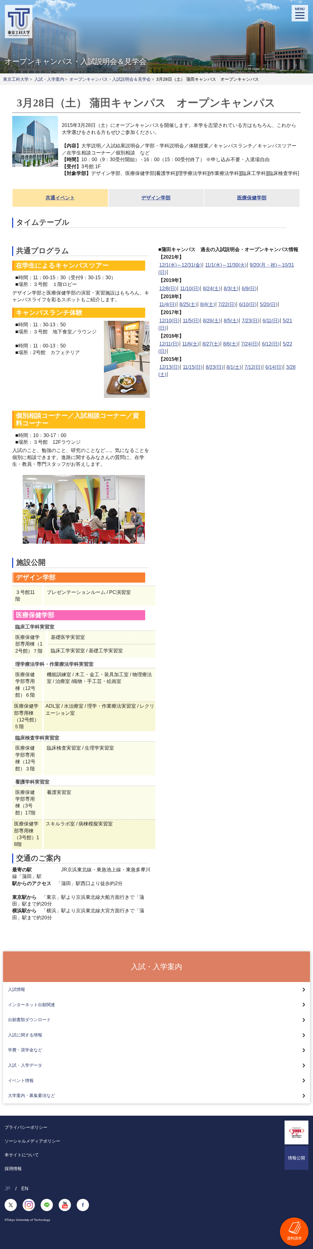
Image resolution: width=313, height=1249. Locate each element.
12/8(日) (168, 288)
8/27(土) (211, 344)
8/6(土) (230, 344)
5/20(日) (268, 304)
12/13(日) (169, 367)
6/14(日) (274, 367)
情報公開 (296, 1157)
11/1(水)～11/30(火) (225, 265)
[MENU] (300, 13)
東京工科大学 (16, 79)
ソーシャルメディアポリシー (32, 1141)
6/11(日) (271, 320)
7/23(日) (250, 320)
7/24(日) (250, 344)
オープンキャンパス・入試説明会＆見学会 (110, 79)
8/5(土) (231, 320)
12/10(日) (169, 320)
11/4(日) (167, 304)
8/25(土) (188, 304)
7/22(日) (227, 304)
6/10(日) (247, 304)
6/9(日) (249, 288)
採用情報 (13, 1168)
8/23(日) (214, 367)
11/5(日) (191, 320)
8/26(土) (211, 320)
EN (25, 1188)
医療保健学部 (252, 197)
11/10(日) (190, 288)
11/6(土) (190, 344)
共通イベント (60, 197)
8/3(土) (231, 288)
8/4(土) (207, 304)
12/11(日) (169, 344)
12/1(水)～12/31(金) (180, 265)
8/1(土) (233, 367)
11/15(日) (192, 367)
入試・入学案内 (49, 79)
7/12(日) (253, 367)
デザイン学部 (156, 197)
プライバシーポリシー (26, 1127)
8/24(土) (211, 288)
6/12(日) (270, 344)
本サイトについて (22, 1154)
